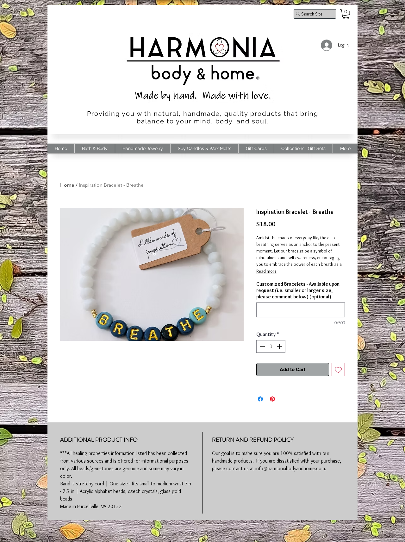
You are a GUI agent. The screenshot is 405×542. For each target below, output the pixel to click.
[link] (346, 14)
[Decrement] (261, 346)
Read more (266, 271)
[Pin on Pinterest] (272, 399)
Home (67, 185)
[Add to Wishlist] (338, 370)
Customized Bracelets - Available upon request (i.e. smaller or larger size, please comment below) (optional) (298, 290)
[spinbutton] (271, 346)
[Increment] (280, 346)
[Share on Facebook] (260, 399)
